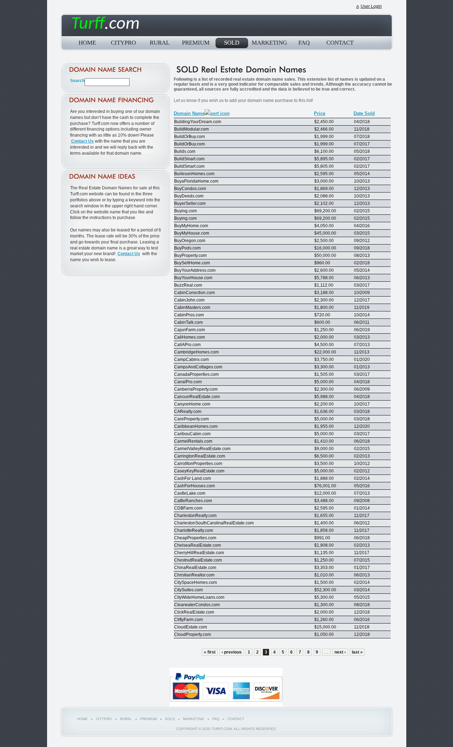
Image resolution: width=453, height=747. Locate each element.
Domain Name (189, 113)
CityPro (123, 42)
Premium (196, 42)
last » (357, 652)
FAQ (304, 42)
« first (210, 652)
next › (340, 652)
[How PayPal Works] (226, 705)
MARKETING (268, 42)
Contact (340, 42)
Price (319, 113)
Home (87, 42)
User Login (371, 6)
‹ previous (232, 652)
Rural (160, 42)
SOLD (231, 42)
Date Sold (364, 113)
